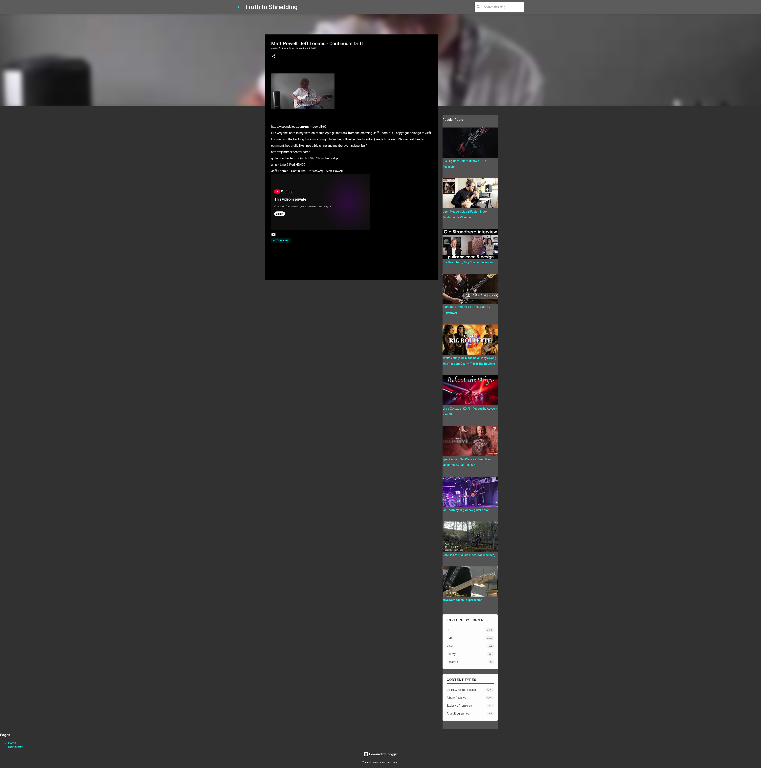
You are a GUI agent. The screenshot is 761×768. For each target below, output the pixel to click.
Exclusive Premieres (469, 705)
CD (469, 630)
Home (12, 743)
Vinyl (469, 646)
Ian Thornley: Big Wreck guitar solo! (466, 510)
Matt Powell (281, 240)
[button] (273, 57)
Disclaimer (15, 747)
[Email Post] (273, 236)
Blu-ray (469, 654)
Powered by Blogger (383, 754)
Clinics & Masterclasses (469, 689)
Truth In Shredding (271, 7)
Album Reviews (469, 697)
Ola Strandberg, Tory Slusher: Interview (468, 262)
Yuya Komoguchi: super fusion (462, 599)
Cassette (469, 661)
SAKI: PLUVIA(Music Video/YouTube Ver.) (469, 555)
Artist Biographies (469, 713)
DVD (469, 638)
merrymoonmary (390, 762)
